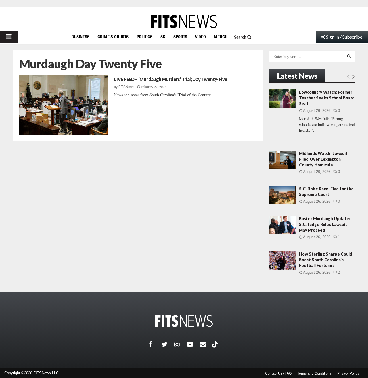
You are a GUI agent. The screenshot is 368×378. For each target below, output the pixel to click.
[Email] (206, 344)
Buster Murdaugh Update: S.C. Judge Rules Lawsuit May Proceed (324, 224)
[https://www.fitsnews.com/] (184, 21)
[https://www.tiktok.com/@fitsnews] (215, 344)
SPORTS (180, 36)
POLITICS (144, 36)
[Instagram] (180, 344)
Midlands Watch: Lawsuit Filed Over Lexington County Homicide (323, 159)
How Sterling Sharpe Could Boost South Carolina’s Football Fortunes (325, 260)
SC (162, 36)
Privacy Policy (348, 373)
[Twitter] (168, 344)
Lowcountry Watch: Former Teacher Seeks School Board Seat (327, 98)
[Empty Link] (348, 76)
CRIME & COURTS (113, 36)
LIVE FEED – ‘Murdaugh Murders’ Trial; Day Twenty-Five (170, 79)
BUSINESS (80, 36)
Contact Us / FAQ (278, 373)
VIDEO (200, 36)
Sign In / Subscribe (344, 36)
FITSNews (126, 87)
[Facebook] (155, 344)
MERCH (220, 36)
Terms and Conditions (314, 373)
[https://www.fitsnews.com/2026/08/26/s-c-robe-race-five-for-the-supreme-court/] (282, 195)
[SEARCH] (349, 56)
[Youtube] (193, 344)
